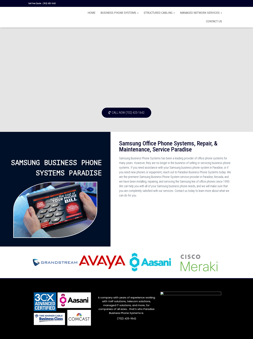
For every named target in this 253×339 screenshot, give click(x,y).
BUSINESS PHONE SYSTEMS (119, 12)
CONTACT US (214, 21)
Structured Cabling (158, 12)
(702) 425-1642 (49, 3)
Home (91, 12)
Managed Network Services (200, 12)
